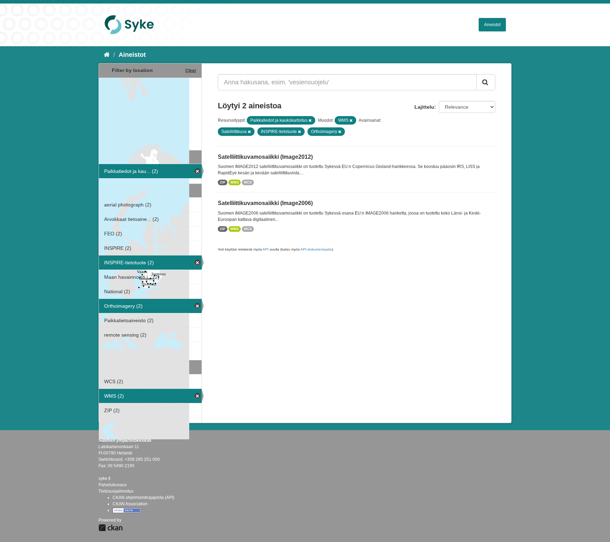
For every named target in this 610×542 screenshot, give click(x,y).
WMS (235, 182)
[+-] (150, 113)
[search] (485, 82)
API (266, 249)
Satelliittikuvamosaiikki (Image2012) (265, 157)
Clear (190, 70)
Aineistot (492, 24)
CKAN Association (130, 503)
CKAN (110, 527)
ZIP (222, 182)
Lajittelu (424, 107)
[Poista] (310, 120)
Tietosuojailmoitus (115, 491)
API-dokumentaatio (316, 249)
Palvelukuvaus (112, 484)
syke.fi (104, 478)
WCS (248, 182)
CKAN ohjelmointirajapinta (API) (143, 497)
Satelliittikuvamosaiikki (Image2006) (265, 203)
